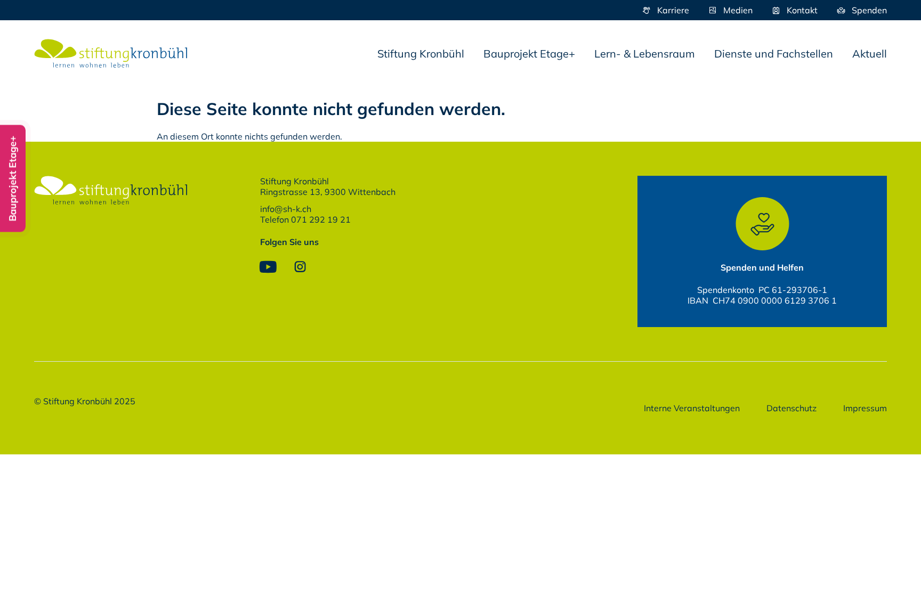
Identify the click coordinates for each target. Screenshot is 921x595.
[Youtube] (268, 267)
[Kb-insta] (300, 267)
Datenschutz (791, 408)
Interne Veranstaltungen (692, 408)
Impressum (865, 408)
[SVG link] (111, 53)
